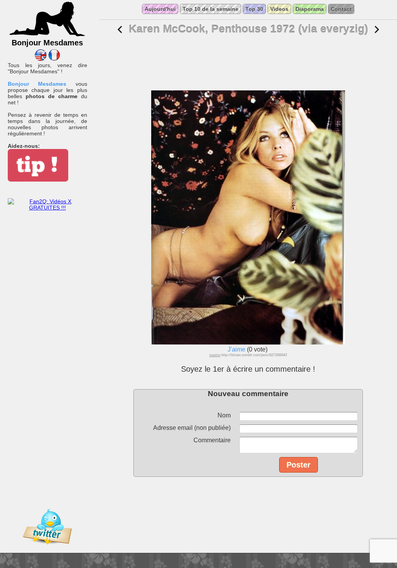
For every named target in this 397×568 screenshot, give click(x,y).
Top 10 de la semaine (210, 9)
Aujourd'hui (160, 9)
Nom (224, 415)
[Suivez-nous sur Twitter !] (47, 550)
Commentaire (212, 440)
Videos (279, 9)
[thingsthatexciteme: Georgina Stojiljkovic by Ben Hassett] (120, 30)
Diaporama (309, 9)
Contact (341, 9)
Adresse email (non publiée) (192, 427)
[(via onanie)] (377, 30)
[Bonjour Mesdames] (47, 35)
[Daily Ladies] (41, 59)
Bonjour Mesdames (37, 84)
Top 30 (254, 9)
